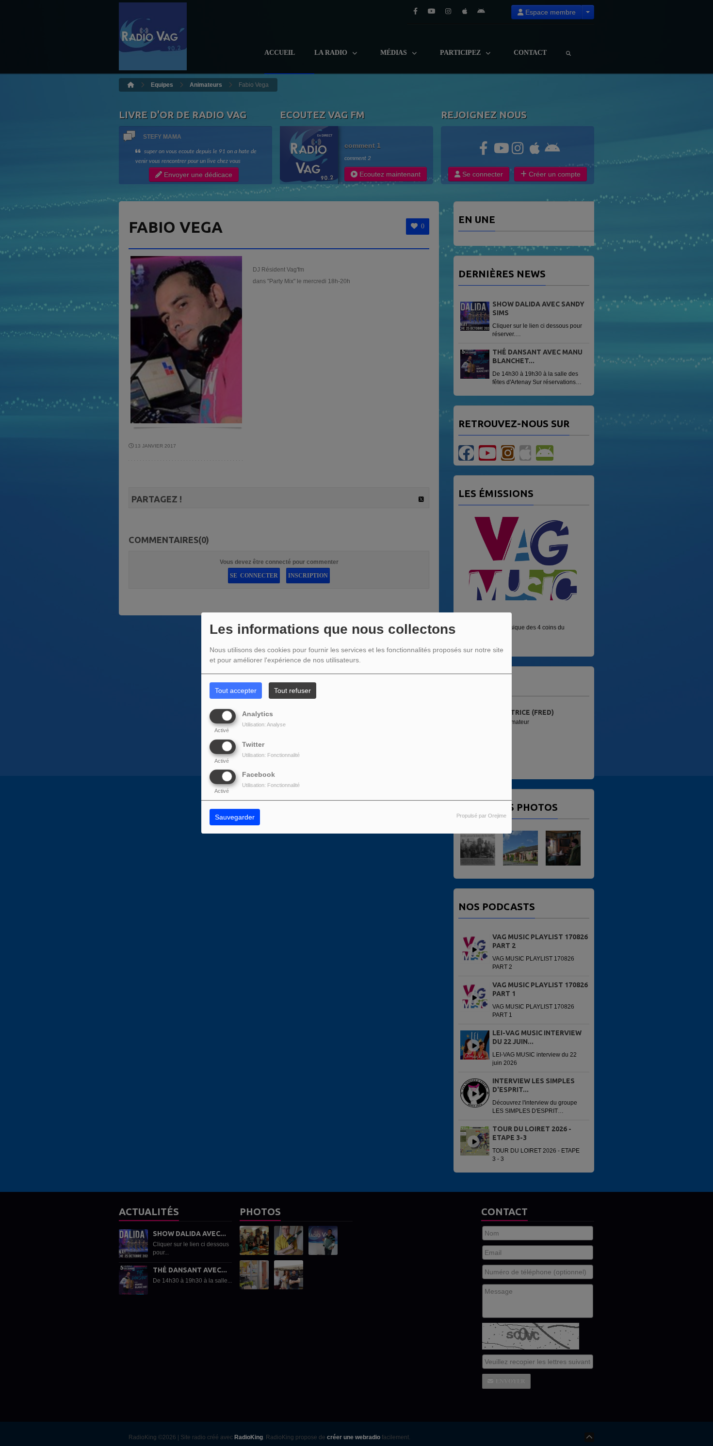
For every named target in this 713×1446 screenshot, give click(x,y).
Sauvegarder (235, 817)
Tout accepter (236, 690)
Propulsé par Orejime (481, 816)
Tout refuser (292, 690)
